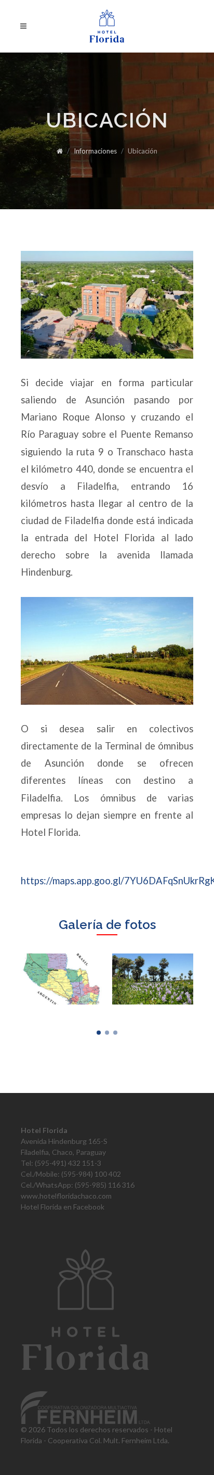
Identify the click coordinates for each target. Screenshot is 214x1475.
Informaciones (95, 151)
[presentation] (202, 979)
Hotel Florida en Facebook (62, 1206)
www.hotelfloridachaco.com (66, 1195)
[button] (99, 1033)
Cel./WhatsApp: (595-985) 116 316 (78, 1184)
